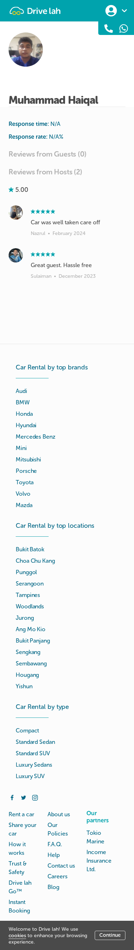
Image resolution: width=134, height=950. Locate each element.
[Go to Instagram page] (35, 797)
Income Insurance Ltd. (98, 861)
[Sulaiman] (16, 255)
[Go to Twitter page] (23, 797)
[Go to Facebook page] (12, 797)
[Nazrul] (16, 212)
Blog (53, 887)
